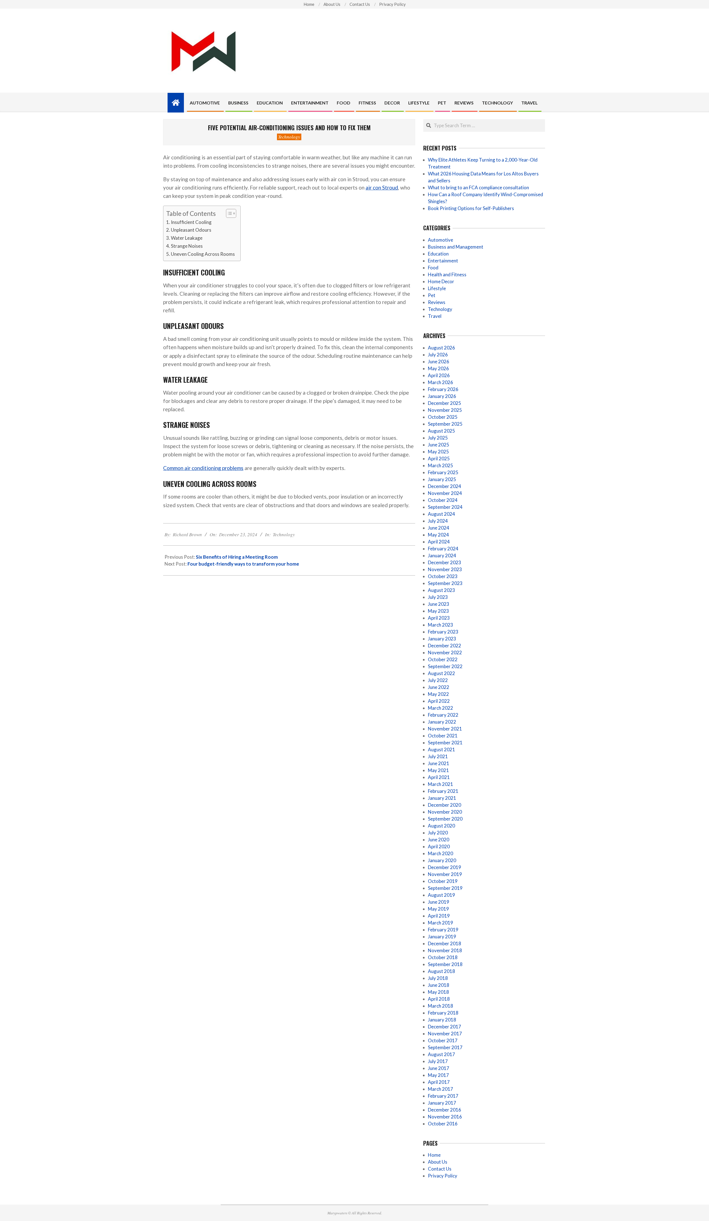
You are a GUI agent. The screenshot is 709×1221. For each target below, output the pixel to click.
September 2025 (445, 424)
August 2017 (441, 1054)
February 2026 (443, 389)
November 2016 (445, 1117)
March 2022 (440, 708)
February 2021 (443, 791)
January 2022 (442, 722)
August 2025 (441, 431)
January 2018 (442, 1020)
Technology (289, 137)
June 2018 (438, 985)
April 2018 (439, 999)
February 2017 (443, 1096)
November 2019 (445, 874)
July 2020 (438, 833)
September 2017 (445, 1047)
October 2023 (443, 576)
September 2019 (445, 888)
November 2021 (445, 729)
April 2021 (439, 777)
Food (433, 267)
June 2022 (438, 687)
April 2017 (439, 1082)
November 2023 (445, 569)
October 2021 (443, 736)
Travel (434, 316)
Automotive (440, 240)
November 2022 (445, 652)
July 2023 (438, 597)
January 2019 (442, 936)
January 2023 (442, 639)
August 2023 (441, 590)
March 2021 (440, 784)
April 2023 (439, 618)
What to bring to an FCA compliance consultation (478, 187)
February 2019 (443, 930)
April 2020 (439, 846)
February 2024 (443, 548)
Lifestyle (437, 288)
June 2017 (438, 1068)
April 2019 (439, 916)
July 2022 (438, 680)
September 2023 (445, 583)
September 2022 (445, 666)
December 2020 (444, 805)
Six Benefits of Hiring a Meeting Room (237, 557)
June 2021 (438, 763)
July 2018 (438, 978)
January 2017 (442, 1103)
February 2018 (443, 1013)
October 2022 (443, 659)
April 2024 (439, 542)
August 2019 (441, 895)
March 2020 (440, 853)
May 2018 (438, 992)
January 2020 (442, 860)
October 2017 (443, 1040)
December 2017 (444, 1027)
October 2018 (443, 957)
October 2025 (443, 417)
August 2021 (441, 749)
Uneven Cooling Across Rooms (203, 254)
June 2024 (438, 528)
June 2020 (438, 839)
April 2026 (439, 375)
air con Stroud (382, 187)
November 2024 (445, 493)
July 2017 (438, 1061)
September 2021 (445, 742)
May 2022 (438, 694)
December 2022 (444, 645)
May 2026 (438, 368)
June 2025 (438, 445)
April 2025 (439, 458)
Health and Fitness (447, 274)
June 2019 (438, 902)
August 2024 (441, 514)
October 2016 (443, 1124)
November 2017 (445, 1033)
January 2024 (442, 555)
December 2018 (444, 943)
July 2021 (438, 756)
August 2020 (441, 826)
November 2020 (445, 812)
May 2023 (438, 611)
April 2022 (439, 701)
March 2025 (440, 465)
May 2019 (438, 909)
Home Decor (441, 281)
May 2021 (438, 770)
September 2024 (445, 507)
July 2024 (438, 521)
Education (438, 254)
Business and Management (455, 247)
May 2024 (438, 535)
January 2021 (442, 798)
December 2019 (444, 867)
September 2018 (445, 964)
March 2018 (440, 1006)
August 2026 (441, 348)
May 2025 (438, 451)
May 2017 (438, 1075)
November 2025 (445, 410)
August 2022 (441, 673)
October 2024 (443, 500)
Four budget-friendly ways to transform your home (243, 564)
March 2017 (440, 1089)
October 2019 (443, 881)
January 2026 (442, 396)
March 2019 (440, 923)
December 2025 (444, 403)
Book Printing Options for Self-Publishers (471, 208)
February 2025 (443, 472)
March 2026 (440, 382)
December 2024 (444, 486)
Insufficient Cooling (191, 222)
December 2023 (444, 562)
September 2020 (445, 819)
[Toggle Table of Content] (228, 213)
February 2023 (443, 632)
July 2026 (438, 354)
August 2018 (441, 971)
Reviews (436, 302)
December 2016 (444, 1110)
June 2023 (438, 604)
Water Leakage (186, 238)
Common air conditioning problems (203, 468)
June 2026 (438, 361)
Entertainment (443, 261)
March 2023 (440, 625)
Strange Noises (187, 246)
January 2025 (442, 479)
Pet (431, 295)
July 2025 (438, 438)
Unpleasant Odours (191, 230)
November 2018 (445, 950)
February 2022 (443, 715)
